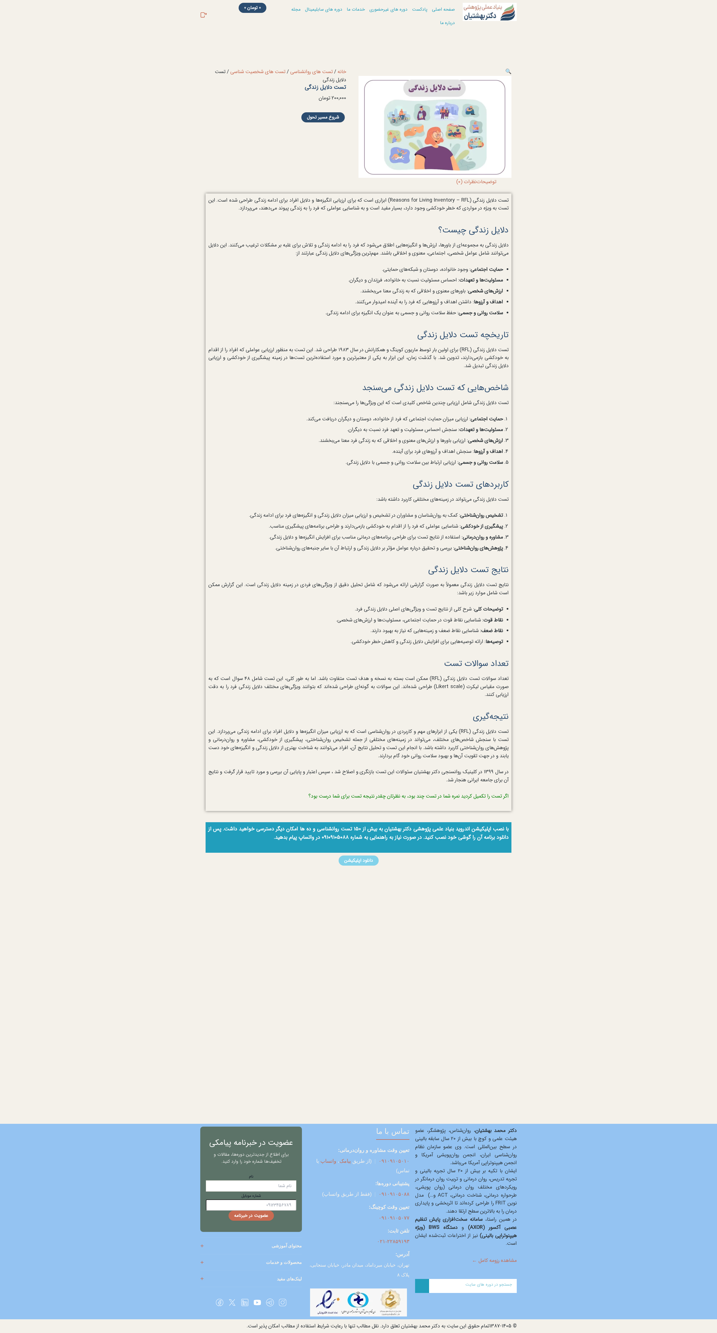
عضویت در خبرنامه (251, 1215)
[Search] (422, 1286)
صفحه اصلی (443, 9)
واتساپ (328, 1161)
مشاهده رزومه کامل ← (494, 1260)
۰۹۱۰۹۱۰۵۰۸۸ (394, 1194)
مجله (296, 9)
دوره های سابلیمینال (323, 9)
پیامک (345, 1161)
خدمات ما (356, 9)
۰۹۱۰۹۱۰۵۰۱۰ (394, 1161)
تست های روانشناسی (311, 72)
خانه (341, 72)
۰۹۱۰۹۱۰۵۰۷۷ (394, 1218)
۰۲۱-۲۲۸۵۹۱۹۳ (393, 1241)
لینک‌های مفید (289, 1278)
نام (251, 1176)
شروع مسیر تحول (323, 117)
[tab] (486, 182)
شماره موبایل (251, 1196)
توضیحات (486, 182)
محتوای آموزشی (287, 1245)
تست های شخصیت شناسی (257, 72)
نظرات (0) (466, 182)
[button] (508, 72)
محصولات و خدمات (284, 1262)
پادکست (419, 9)
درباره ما (447, 22)
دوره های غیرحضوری (388, 9)
